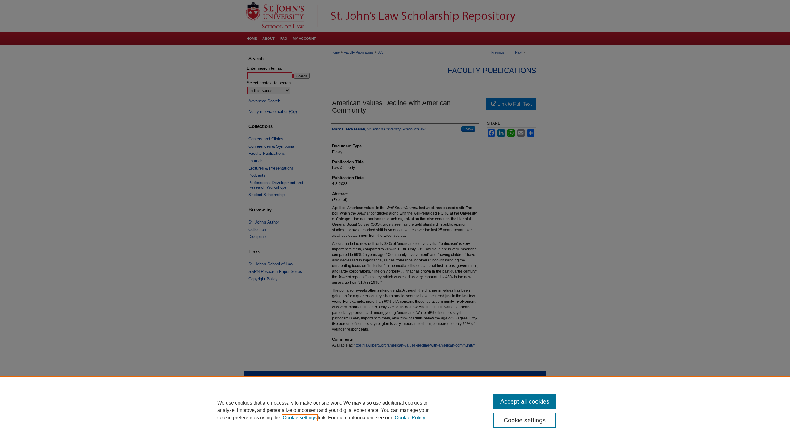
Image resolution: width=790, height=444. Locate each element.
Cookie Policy (410, 417)
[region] (395, 410)
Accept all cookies (524, 401)
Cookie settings (300, 417)
